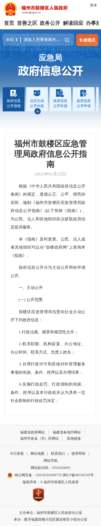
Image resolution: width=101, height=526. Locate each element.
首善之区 (27, 23)
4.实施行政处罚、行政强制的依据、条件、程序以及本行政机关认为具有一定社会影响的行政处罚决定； (48, 392)
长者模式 (87, 40)
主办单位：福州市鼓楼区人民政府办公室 (50, 513)
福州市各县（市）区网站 (39, 438)
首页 (9, 23)
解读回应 (73, 23)
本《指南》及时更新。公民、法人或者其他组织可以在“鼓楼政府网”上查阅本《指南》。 (48, 247)
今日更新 (17, 453)
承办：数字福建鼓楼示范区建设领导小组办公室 (50, 519)
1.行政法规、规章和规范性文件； (44, 332)
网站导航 (51, 460)
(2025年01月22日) (50, 174)
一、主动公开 (27, 287)
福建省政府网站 (32, 432)
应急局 (50, 58)
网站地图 (37, 453)
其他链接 (74, 438)
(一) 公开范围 (27, 299)
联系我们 (58, 453)
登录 (93, 5)
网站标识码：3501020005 (51, 468)
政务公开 (50, 23)
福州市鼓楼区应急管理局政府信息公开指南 (50, 154)
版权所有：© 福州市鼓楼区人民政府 (51, 482)
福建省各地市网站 (67, 432)
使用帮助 (78, 453)
